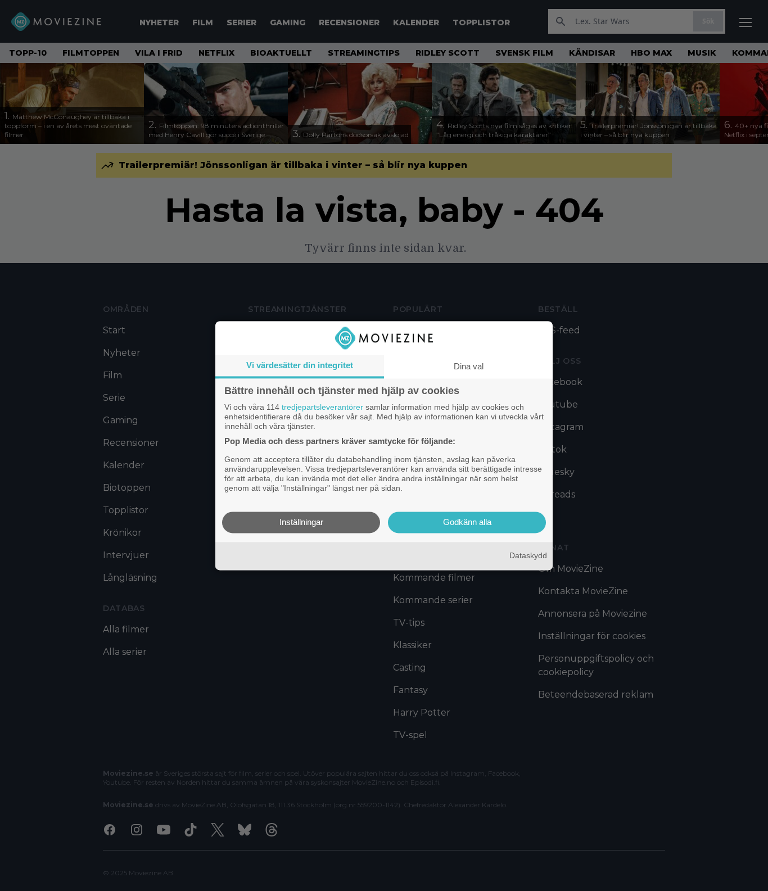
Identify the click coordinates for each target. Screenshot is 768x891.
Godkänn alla (467, 522)
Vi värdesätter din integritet (299, 365)
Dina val (469, 366)
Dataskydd (528, 555)
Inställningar (301, 522)
